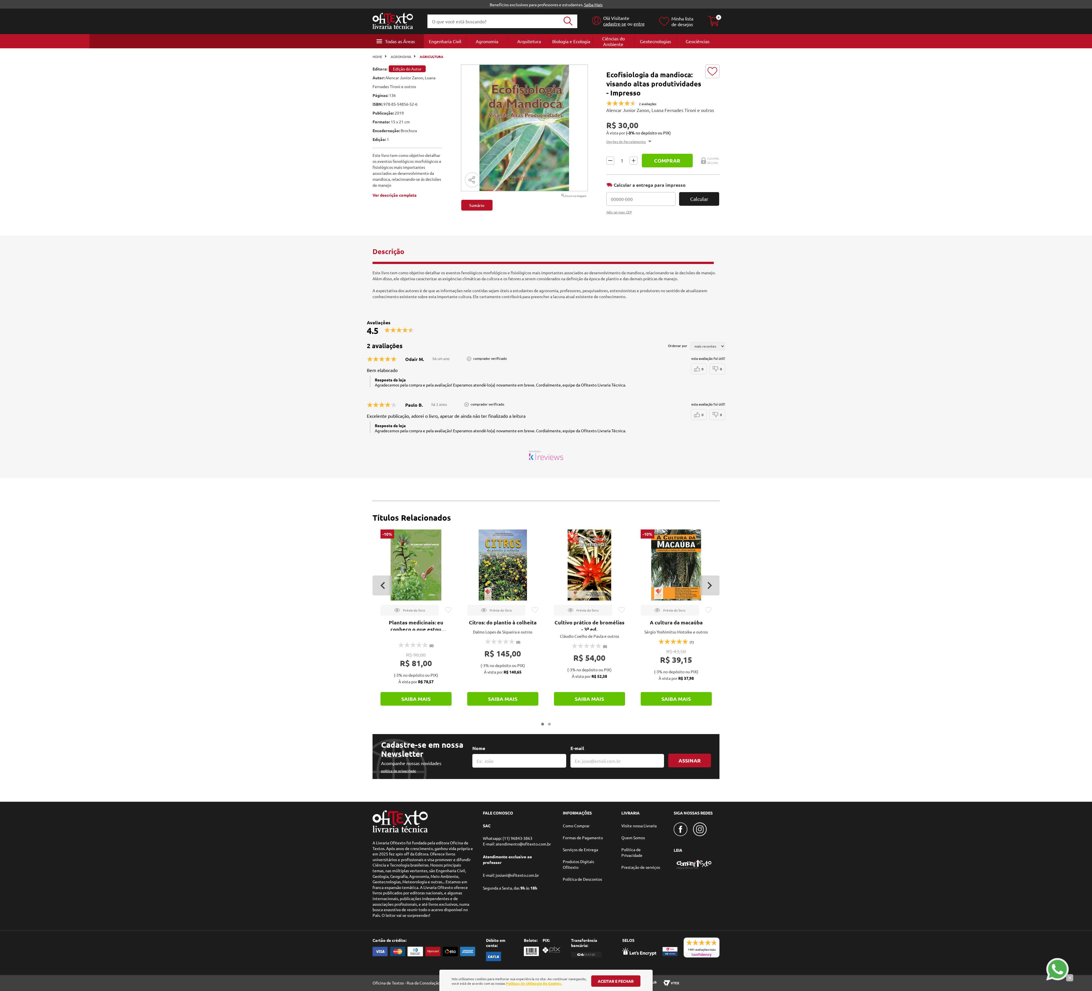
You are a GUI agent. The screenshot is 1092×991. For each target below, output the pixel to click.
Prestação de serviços (640, 867)
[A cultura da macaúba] (676, 565)
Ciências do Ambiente (613, 41)
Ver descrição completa (395, 195)
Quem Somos (633, 837)
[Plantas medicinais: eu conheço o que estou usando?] (416, 565)
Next (709, 585)
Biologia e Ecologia (571, 41)
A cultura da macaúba (676, 622)
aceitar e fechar (616, 981)
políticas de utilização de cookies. (534, 983)
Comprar (667, 160)
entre (639, 23)
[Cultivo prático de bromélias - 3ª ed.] (589, 565)
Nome (478, 748)
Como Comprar (576, 825)
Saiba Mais (593, 4)
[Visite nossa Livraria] (400, 831)
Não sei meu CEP (619, 212)
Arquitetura (529, 41)
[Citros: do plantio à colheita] (502, 565)
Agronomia (487, 41)
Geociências (698, 41)
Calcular (699, 199)
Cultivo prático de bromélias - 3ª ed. (589, 625)
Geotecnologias (655, 41)
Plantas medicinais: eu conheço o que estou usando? (416, 629)
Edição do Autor (407, 68)
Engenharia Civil (445, 41)
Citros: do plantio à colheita (503, 622)
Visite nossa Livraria (639, 825)
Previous (382, 585)
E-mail (577, 748)
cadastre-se (614, 23)
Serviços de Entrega (580, 849)
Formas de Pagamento (583, 837)
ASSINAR (690, 760)
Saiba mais (416, 698)
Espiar (409, 610)
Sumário (476, 205)
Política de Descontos (582, 879)
